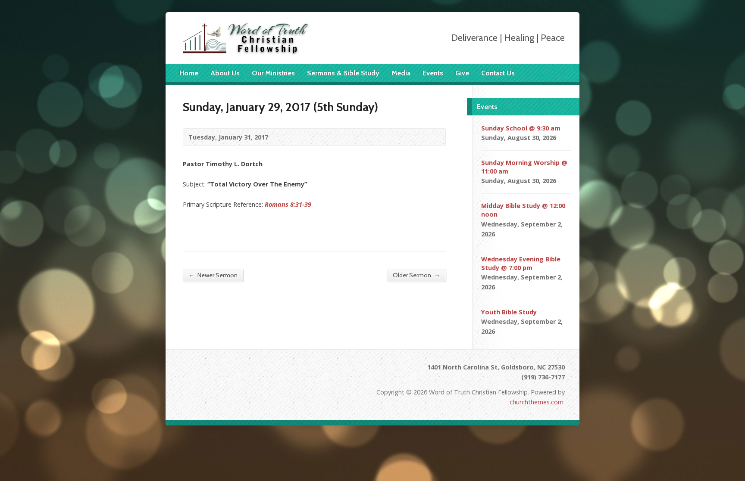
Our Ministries (273, 73)
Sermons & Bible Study (343, 73)
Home (188, 73)
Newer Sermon (213, 275)
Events (433, 73)
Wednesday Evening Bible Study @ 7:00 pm (520, 263)
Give (462, 73)
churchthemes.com (536, 402)
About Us (225, 73)
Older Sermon (416, 275)
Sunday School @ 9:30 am (520, 128)
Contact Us (498, 73)
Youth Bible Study (509, 312)
